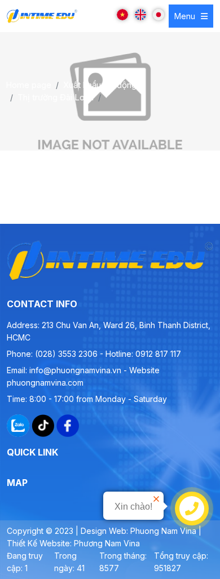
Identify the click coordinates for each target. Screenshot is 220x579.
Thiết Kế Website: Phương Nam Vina (73, 543)
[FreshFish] (42, 16)
